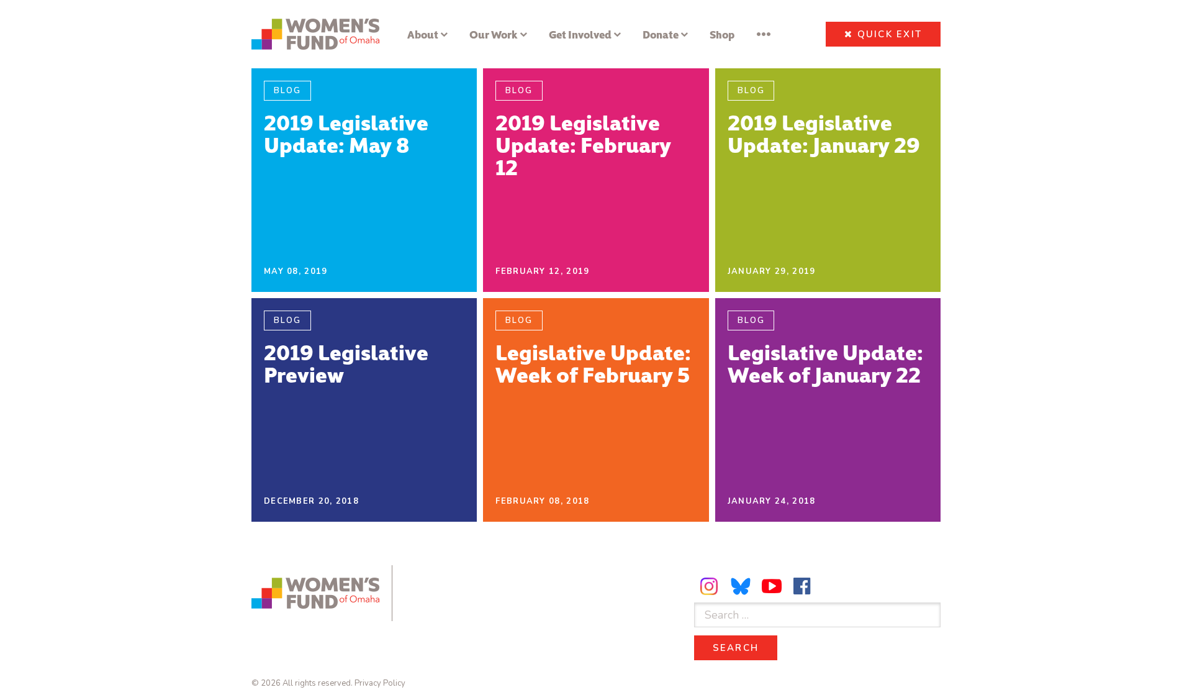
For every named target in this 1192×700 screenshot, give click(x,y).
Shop (722, 34)
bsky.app (741, 586)
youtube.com (771, 586)
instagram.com (710, 586)
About (422, 34)
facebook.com (802, 586)
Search (745, 647)
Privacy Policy (379, 683)
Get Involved (580, 34)
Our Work (493, 34)
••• (763, 34)
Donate (661, 34)
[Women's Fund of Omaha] (315, 34)
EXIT (890, 34)
